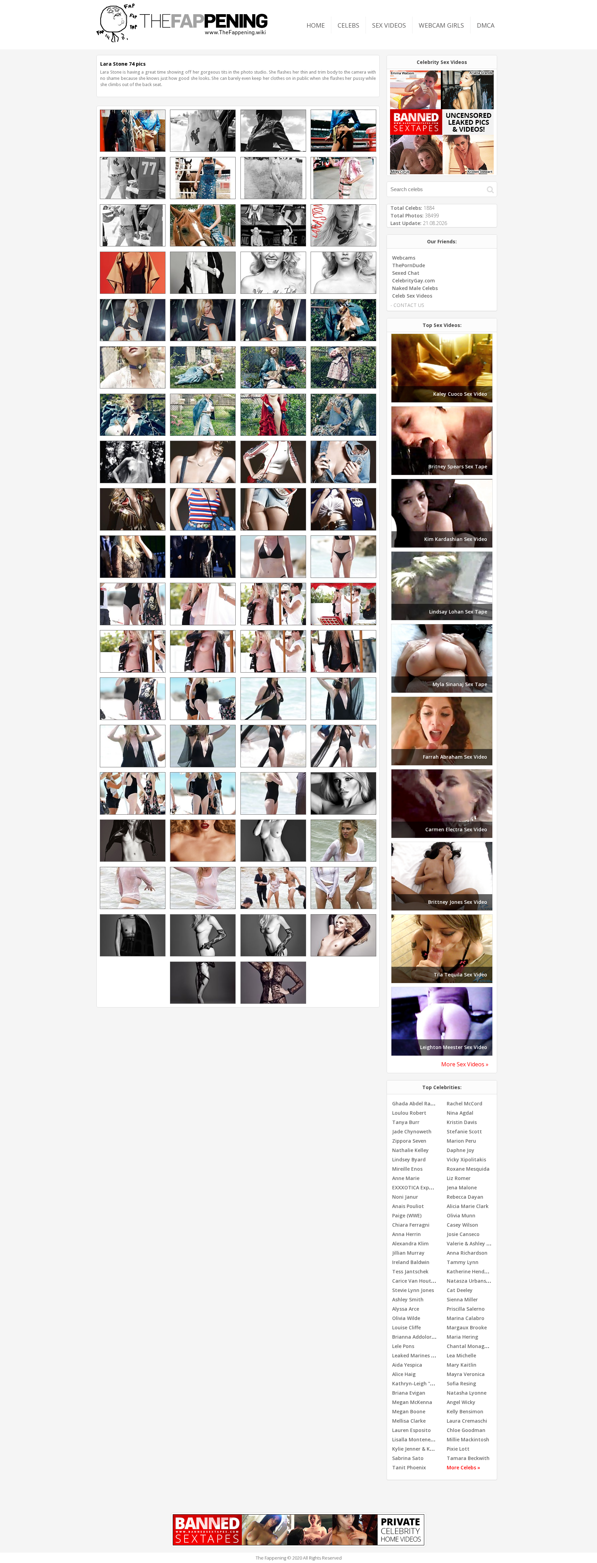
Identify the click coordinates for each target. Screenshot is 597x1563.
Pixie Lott (458, 1448)
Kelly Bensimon (465, 1411)
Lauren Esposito (411, 1430)
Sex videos (389, 25)
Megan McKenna (412, 1402)
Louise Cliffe (406, 1327)
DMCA (485, 25)
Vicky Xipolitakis (466, 1159)
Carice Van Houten (414, 1280)
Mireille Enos (407, 1169)
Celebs (348, 25)
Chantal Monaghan (470, 1346)
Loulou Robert (409, 1113)
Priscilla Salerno (466, 1308)
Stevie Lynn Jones (413, 1290)
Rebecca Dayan (465, 1197)
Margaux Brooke (467, 1327)
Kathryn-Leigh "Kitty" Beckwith (429, 1383)
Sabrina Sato (408, 1458)
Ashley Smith (408, 1299)
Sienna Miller (462, 1299)
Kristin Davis (462, 1122)
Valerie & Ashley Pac (471, 1243)
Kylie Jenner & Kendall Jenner (427, 1448)
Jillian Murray (408, 1253)
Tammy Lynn (462, 1262)
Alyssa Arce (405, 1308)
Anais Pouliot (408, 1206)
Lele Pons (403, 1346)
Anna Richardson (467, 1253)
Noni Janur (405, 1197)
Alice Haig (404, 1374)
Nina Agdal (460, 1113)
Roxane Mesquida (468, 1169)
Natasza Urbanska (469, 1280)
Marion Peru (461, 1141)
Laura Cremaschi (467, 1420)
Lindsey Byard (409, 1159)
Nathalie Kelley (410, 1150)
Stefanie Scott (464, 1131)
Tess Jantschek (410, 1271)
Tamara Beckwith (468, 1458)
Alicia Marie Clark (468, 1206)
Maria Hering (462, 1336)
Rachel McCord (464, 1103)
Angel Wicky (461, 1402)
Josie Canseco (463, 1234)
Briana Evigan (408, 1392)
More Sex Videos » (465, 1064)
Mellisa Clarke (409, 1420)
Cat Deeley (460, 1290)
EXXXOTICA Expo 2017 (418, 1187)
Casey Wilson (462, 1225)
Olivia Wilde (406, 1318)
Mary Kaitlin (461, 1364)
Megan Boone (408, 1411)
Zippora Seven (409, 1141)
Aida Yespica (407, 1364)
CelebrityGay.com (413, 280)
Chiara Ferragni (410, 1225)
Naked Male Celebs (415, 288)
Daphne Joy (460, 1150)
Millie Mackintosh (468, 1439)
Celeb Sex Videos (412, 295)
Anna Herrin (406, 1234)
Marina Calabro (465, 1318)
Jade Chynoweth (412, 1131)
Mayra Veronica (466, 1374)
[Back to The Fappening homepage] (182, 40)
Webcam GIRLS (441, 25)
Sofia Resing (461, 1383)
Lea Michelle (461, 1355)
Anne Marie (405, 1178)
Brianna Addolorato (416, 1336)
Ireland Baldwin (410, 1262)
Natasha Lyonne (466, 1392)
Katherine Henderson (472, 1271)
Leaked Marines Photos (420, 1355)
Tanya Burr (405, 1122)
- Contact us (407, 305)
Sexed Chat (405, 273)
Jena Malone (462, 1187)
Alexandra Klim (410, 1243)
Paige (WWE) (406, 1215)
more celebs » (463, 1467)
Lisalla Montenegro (415, 1439)
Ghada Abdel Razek (415, 1103)
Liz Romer (459, 1178)
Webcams (403, 257)
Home (315, 25)
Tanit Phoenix (409, 1467)
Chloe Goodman (466, 1430)
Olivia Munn (461, 1215)
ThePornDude (408, 265)
